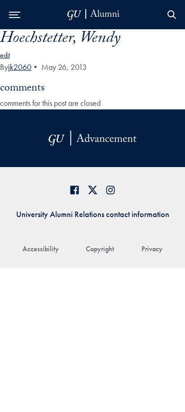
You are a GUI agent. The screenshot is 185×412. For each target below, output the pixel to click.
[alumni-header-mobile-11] (93, 14)
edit (5, 55)
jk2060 (19, 67)
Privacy (152, 249)
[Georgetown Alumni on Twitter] (92, 190)
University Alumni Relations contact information (92, 214)
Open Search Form (171, 14)
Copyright (100, 249)
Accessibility (40, 249)
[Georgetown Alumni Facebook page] (74, 190)
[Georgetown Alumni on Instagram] (110, 190)
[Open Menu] (14, 14)
